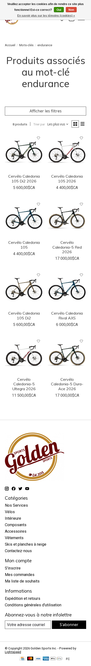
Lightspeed (13, 652)
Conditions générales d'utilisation (33, 605)
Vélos (10, 512)
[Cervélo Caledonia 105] (24, 218)
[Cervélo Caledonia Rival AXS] (67, 289)
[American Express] (46, 659)
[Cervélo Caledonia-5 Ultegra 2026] (24, 355)
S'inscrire (13, 568)
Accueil (10, 45)
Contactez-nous (18, 551)
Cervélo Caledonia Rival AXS (67, 315)
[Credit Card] (22, 659)
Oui (59, 10)
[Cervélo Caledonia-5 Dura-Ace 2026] (67, 355)
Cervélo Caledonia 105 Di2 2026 (24, 178)
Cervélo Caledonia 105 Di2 (24, 315)
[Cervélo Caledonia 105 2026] (67, 152)
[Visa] (38, 659)
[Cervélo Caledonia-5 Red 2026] (67, 218)
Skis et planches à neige (25, 544)
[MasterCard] (30, 659)
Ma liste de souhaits (22, 581)
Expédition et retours (22, 598)
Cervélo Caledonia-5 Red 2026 (67, 247)
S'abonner (69, 624)
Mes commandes (19, 574)
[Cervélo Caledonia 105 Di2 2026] (24, 152)
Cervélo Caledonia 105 (24, 244)
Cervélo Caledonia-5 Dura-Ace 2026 (67, 384)
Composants (15, 525)
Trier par (39, 124)
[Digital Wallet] (56, 659)
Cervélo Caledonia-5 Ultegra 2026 (24, 384)
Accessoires (15, 531)
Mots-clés (26, 45)
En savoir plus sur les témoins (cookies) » (46, 15)
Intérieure (13, 518)
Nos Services (16, 505)
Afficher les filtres (46, 111)
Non (71, 10)
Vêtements (14, 538)
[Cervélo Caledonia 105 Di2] (24, 289)
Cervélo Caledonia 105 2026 (67, 178)
